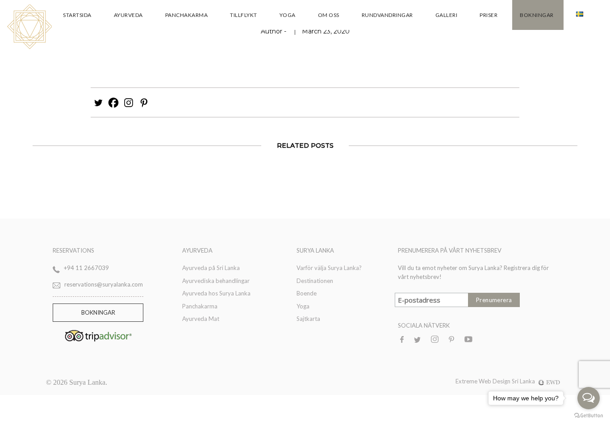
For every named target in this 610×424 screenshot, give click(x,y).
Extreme (467, 381)
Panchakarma (186, 15)
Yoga (288, 15)
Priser (488, 15)
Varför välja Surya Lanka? (329, 267)
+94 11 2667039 (86, 267)
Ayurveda (128, 15)
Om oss (328, 15)
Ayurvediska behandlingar (216, 280)
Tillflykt (243, 15)
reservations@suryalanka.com (103, 284)
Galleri (446, 15)
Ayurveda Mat (200, 318)
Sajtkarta (308, 318)
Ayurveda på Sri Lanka (211, 267)
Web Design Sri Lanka (507, 381)
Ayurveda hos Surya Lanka (216, 293)
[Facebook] (113, 102)
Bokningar (537, 15)
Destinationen (315, 280)
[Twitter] (98, 102)
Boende (307, 293)
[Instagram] (128, 102)
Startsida (77, 15)
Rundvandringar (387, 15)
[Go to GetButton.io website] (588, 415)
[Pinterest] (143, 102)
